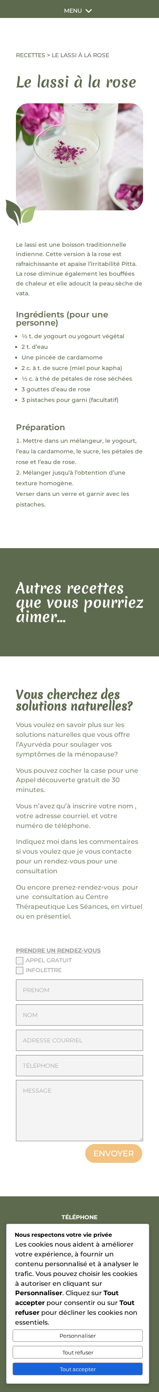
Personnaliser (78, 1335)
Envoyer (113, 1153)
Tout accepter (78, 1369)
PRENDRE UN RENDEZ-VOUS (58, 950)
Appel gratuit (49, 960)
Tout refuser (77, 1352)
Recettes (30, 55)
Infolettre (44, 970)
